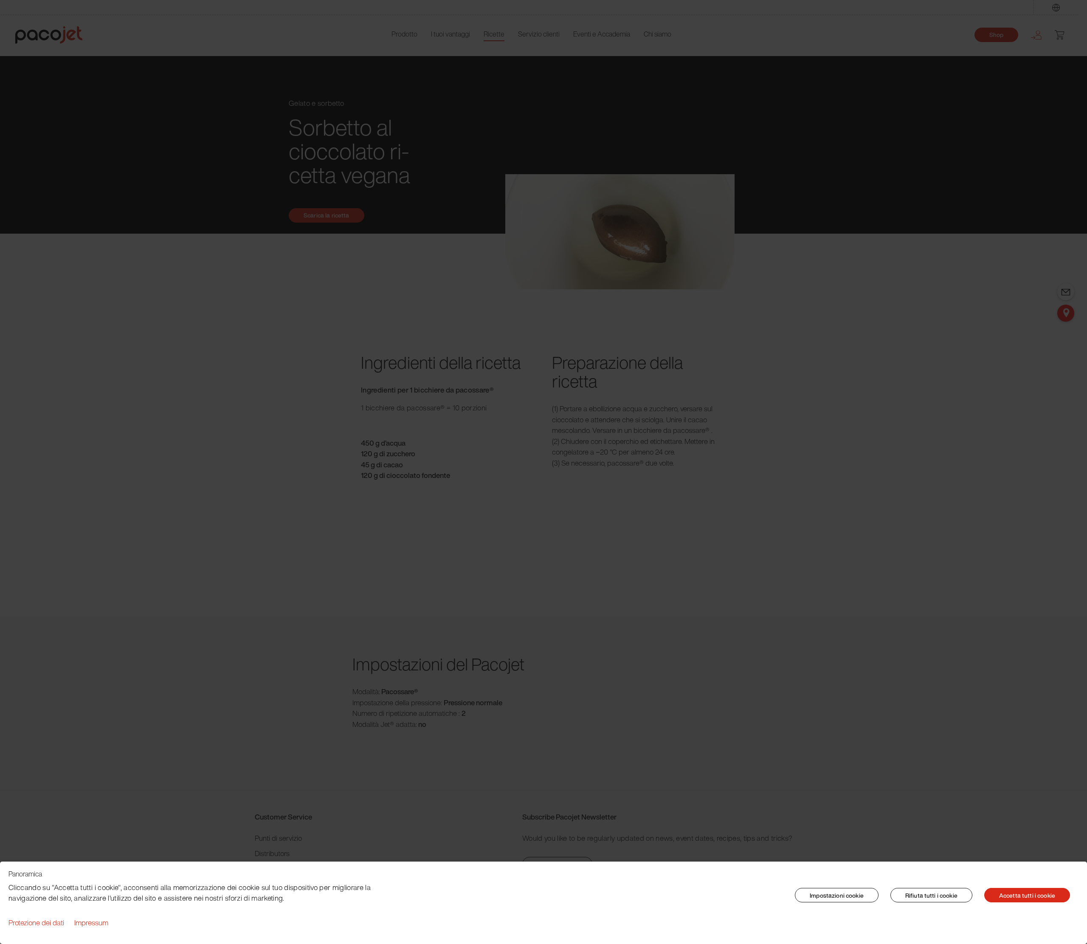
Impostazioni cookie (837, 895)
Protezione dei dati (36, 922)
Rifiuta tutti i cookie (931, 895)
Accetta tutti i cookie (1027, 895)
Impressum (91, 922)
